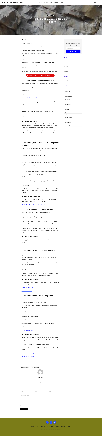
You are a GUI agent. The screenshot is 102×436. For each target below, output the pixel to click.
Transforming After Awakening (70, 125)
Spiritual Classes (67, 99)
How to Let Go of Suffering (28, 356)
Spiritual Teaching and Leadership (70, 112)
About (32, 426)
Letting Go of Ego (68, 91)
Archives (43, 426)
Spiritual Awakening (68, 96)
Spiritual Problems (51, 15)
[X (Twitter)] (51, 422)
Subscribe (63, 426)
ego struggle (23, 365)
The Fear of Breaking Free (27, 330)
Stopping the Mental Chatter (28, 287)
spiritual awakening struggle (35, 365)
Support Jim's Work (68, 122)
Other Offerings (66, 71)
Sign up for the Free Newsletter (40, 75)
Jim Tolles (40, 377)
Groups (65, 63)
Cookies (57, 426)
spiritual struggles (25, 367)
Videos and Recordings (69, 127)
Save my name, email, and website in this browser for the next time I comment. (34, 405)
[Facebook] (47, 422)
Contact (69, 426)
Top (51, 432)
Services (37, 426)
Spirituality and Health (68, 117)
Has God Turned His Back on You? (29, 97)
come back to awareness (44, 108)
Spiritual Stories (67, 109)
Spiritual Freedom (68, 101)
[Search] (99, 2)
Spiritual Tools (67, 114)
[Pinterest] (54, 422)
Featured (66, 88)
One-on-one (66, 66)
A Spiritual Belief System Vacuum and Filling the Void (33, 204)
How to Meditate (25, 246)
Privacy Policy (50, 426)
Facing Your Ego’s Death (27, 291)
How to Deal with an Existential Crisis (30, 138)
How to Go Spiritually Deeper (28, 353)
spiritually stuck (35, 367)
